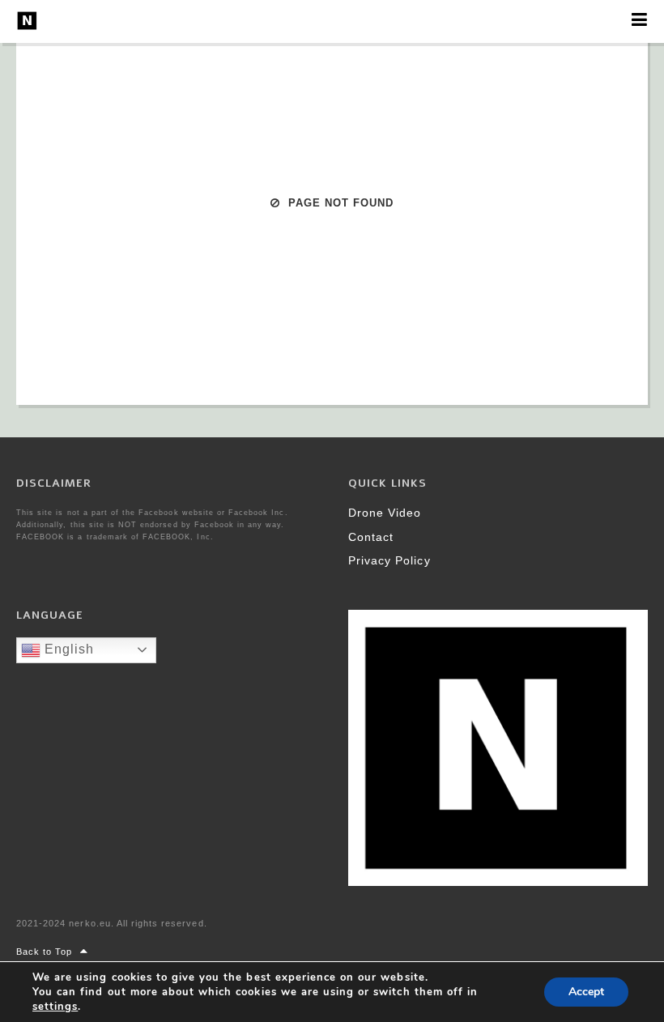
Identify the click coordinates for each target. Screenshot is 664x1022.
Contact (371, 536)
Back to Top (44, 951)
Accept (586, 991)
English (67, 649)
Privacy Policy (389, 560)
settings (55, 1006)
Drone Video (384, 512)
